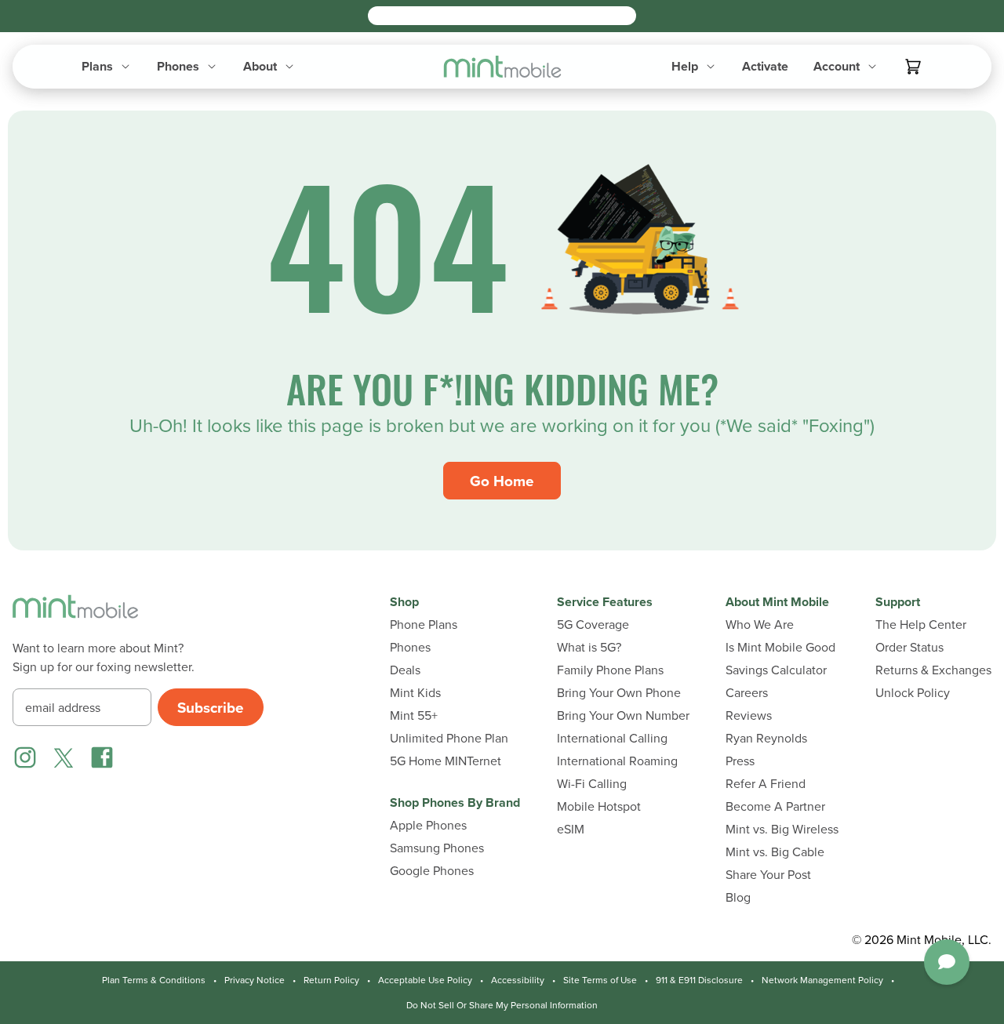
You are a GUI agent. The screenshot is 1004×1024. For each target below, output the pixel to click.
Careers (747, 692)
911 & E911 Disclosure (699, 980)
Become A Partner (775, 806)
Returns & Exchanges (933, 670)
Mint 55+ (414, 715)
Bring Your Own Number (623, 715)
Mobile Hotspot (599, 806)
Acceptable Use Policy (425, 980)
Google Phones (432, 870)
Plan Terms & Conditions (154, 980)
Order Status (909, 647)
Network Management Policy (822, 980)
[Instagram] (25, 757)
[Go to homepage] (502, 66)
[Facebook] (102, 757)
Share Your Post (768, 874)
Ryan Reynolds (766, 738)
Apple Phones (428, 825)
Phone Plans (423, 624)
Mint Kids (415, 692)
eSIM (570, 829)
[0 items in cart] (913, 66)
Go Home (502, 481)
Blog (738, 897)
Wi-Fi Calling (592, 783)
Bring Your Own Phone (619, 692)
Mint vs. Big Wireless (782, 829)
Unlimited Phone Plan (449, 738)
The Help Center (920, 624)
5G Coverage (593, 624)
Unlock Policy (912, 692)
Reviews (749, 715)
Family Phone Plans (610, 670)
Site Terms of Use (600, 980)
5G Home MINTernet (445, 760)
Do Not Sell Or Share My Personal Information (502, 1005)
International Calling (612, 738)
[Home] (75, 616)
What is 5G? (589, 647)
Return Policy (331, 980)
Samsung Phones (437, 848)
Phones (410, 647)
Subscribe (210, 707)
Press (740, 760)
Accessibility (517, 980)
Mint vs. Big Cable (775, 851)
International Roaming (617, 760)
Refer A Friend (766, 783)
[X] (63, 757)
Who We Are (760, 624)
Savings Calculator (776, 670)
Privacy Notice (254, 980)
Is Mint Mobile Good (780, 647)
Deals (405, 670)
